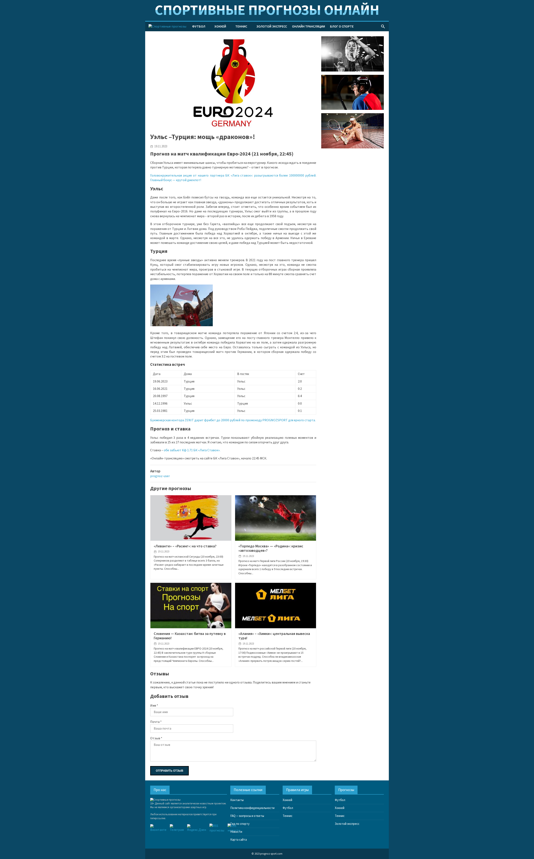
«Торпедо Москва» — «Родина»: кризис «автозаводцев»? (270, 548)
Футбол (198, 26)
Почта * (156, 722)
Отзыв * (156, 738)
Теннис (241, 26)
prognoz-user (160, 476)
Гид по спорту (239, 824)
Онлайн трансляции (308, 26)
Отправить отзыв (169, 770)
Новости (236, 832)
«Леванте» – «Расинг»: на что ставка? (185, 546)
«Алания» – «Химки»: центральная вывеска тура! (274, 636)
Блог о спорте (342, 26)
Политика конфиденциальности (252, 808)
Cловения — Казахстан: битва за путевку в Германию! (190, 636)
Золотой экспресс (271, 26)
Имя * (154, 705)
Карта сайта (238, 840)
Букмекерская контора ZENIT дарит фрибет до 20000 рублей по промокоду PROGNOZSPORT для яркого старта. (233, 420)
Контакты (237, 800)
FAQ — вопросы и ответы (247, 816)
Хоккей (220, 26)
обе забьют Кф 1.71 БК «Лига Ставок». (192, 450)
